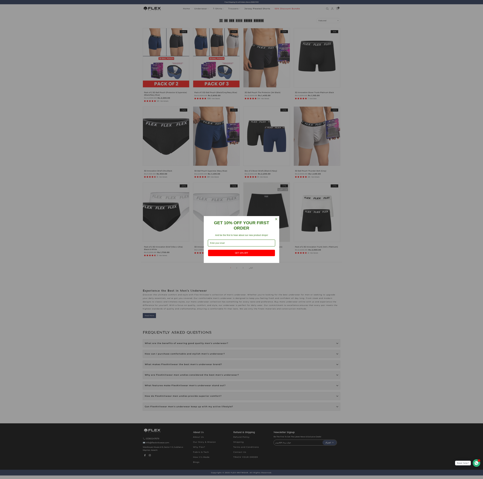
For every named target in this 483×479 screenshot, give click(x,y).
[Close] (276, 219)
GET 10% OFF (241, 253)
